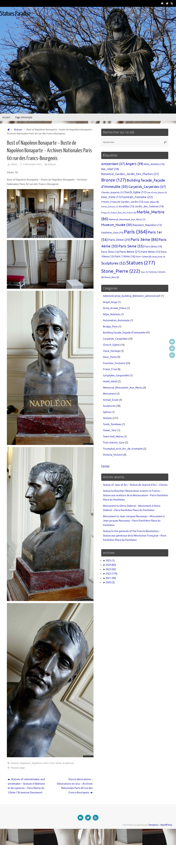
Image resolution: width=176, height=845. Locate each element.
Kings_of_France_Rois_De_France (118, 212)
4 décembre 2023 (32, 164)
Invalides (126, 206)
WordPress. (166, 824)
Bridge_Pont (110, 326)
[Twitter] (167, 3)
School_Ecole (158, 257)
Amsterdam (113, 164)
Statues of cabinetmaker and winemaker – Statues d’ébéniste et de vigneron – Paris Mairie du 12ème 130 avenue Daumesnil (26, 786)
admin (14, 164)
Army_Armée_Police (114, 308)
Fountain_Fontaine (137, 197)
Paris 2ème (119, 240)
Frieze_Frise (110, 369)
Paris (45, 763)
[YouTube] (162, 3)
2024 (111, 565)
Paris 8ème (130, 252)
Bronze (15, 763)
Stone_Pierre (120, 271)
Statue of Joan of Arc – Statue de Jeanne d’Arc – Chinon (135, 485)
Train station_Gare (113, 442)
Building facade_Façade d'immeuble (124, 332)
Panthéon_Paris (112, 232)
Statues (18, 129)
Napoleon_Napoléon (31, 763)
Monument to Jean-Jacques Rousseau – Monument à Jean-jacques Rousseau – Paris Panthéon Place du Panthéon (134, 521)
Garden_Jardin (132, 202)
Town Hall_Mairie (113, 436)
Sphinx (107, 412)
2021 (111, 578)
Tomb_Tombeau (112, 424)
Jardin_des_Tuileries (149, 206)
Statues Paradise (15, 13)
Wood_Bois (111, 277)
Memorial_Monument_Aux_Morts (127, 219)
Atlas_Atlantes (154, 164)
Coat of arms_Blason (157, 193)
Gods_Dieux (151, 201)
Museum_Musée (116, 225)
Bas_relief (110, 169)
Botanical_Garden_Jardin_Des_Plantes (130, 174)
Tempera (153, 824)
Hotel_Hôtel (110, 381)
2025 (110, 560)
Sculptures (68, 763)
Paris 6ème (153, 246)
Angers (134, 164)
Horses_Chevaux (109, 206)
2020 (110, 582)
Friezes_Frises (110, 201)
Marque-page (18, 767)
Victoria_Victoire (113, 454)
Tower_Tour (110, 430)
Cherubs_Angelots (112, 192)
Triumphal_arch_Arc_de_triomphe (123, 448)
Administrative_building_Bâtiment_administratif (131, 296)
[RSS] (171, 3)
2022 (111, 573)
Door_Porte (111, 197)
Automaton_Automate (116, 320)
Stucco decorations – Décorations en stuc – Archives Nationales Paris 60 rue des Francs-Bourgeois (75, 786)
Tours (144, 272)
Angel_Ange (110, 302)
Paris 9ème (150, 252)
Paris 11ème (124, 256)
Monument (109, 393)
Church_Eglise (134, 192)
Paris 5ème (131, 246)
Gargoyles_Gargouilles (116, 375)
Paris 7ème (110, 252)
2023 (111, 569)
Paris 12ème (143, 256)
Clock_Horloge (111, 351)
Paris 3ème (56, 763)
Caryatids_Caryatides (147, 187)
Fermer (105, 466)
